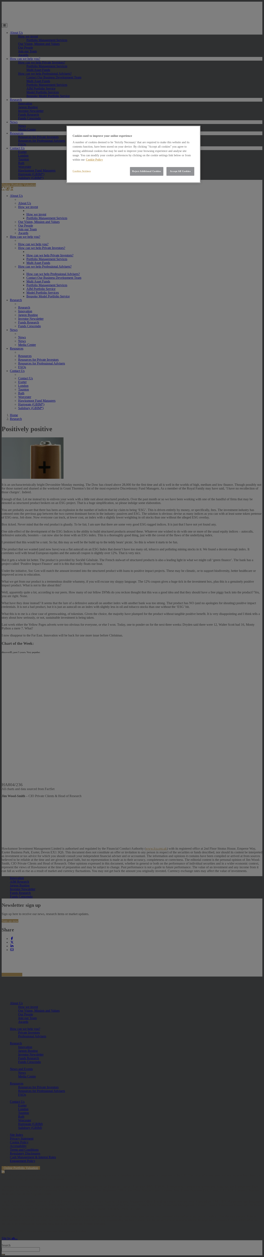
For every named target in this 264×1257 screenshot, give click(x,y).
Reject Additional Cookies (146, 171)
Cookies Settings (82, 171)
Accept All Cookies (180, 171)
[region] (133, 154)
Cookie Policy (94, 159)
